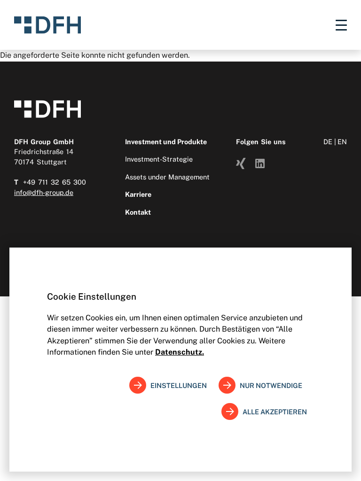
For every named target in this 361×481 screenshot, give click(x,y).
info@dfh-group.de (43, 192)
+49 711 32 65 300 (54, 182)
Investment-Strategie (159, 159)
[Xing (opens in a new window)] (241, 163)
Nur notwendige (271, 385)
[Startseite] (47, 25)
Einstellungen (178, 385)
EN (342, 142)
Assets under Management (167, 177)
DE (327, 142)
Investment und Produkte (166, 142)
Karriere (138, 194)
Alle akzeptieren (275, 412)
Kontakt (138, 212)
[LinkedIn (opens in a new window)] (260, 163)
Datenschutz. (179, 352)
